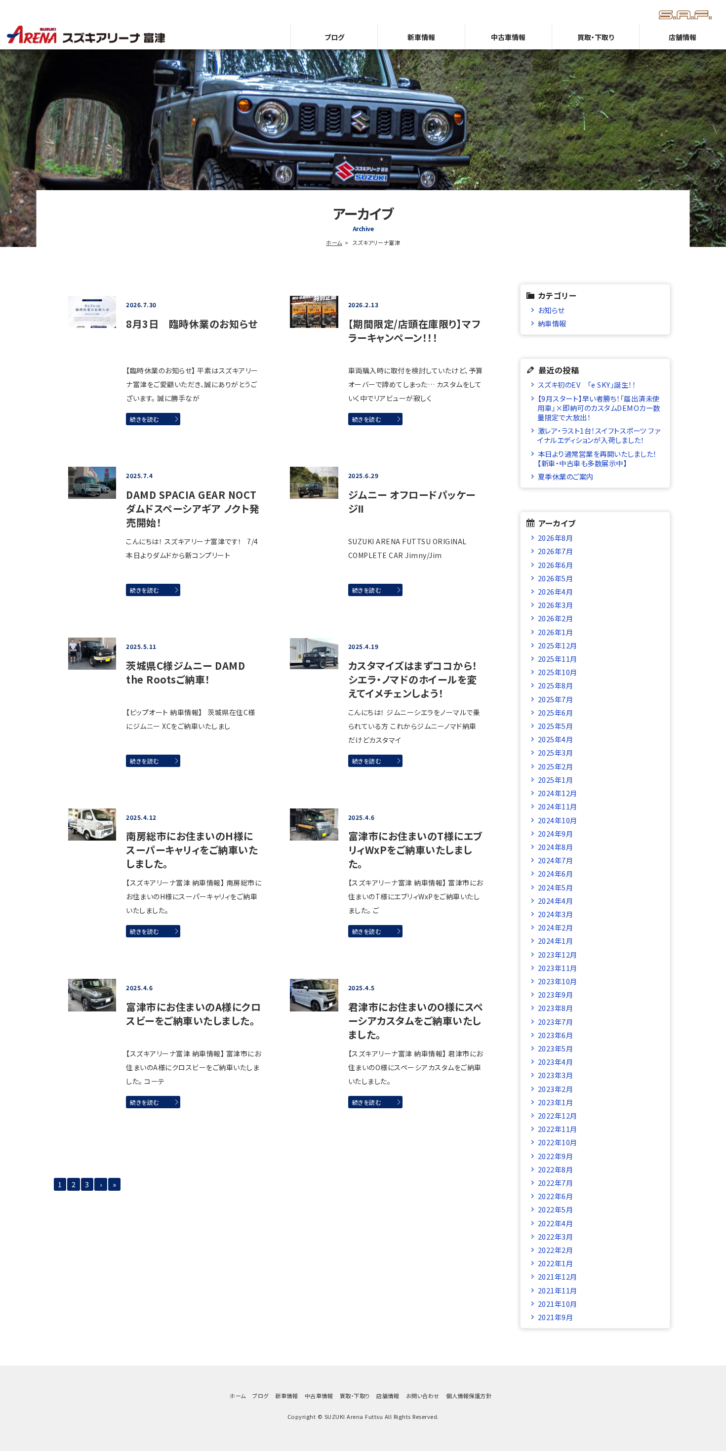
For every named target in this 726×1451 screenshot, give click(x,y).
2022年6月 (555, 1196)
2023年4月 (555, 1061)
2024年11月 (557, 806)
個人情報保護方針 (468, 1396)
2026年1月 (555, 632)
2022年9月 (555, 1156)
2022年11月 (557, 1128)
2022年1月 (555, 1263)
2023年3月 (555, 1075)
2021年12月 (557, 1276)
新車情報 (421, 37)
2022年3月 (555, 1236)
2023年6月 (555, 1035)
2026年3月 (555, 604)
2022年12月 (557, 1115)
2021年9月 (555, 1317)
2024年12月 (557, 793)
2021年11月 (557, 1290)
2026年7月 (555, 551)
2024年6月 (555, 873)
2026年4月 (555, 591)
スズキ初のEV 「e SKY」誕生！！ (587, 384)
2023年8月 (555, 1007)
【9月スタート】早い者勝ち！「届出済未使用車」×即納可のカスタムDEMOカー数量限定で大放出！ (598, 408)
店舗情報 (682, 37)
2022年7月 (555, 1182)
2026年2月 (555, 618)
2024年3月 (555, 914)
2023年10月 (557, 981)
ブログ (334, 37)
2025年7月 (555, 699)
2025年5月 (555, 725)
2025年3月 (555, 752)
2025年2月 (555, 766)
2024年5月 (555, 887)
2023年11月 (557, 967)
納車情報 (552, 323)
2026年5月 (555, 578)
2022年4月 (555, 1223)
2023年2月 (555, 1088)
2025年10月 (557, 672)
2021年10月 (557, 1303)
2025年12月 (557, 645)
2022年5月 (555, 1209)
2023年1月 (555, 1102)
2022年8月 (555, 1169)
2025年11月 (557, 658)
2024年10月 (557, 820)
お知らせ (551, 310)
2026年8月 (555, 537)
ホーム (334, 242)
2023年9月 (555, 994)
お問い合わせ (423, 1396)
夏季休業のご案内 (566, 476)
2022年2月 (555, 1249)
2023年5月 (555, 1048)
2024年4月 (555, 900)
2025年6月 (555, 712)
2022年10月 (557, 1142)
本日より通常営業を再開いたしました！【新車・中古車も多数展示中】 (597, 458)
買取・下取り (595, 37)
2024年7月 (555, 860)
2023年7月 (555, 1021)
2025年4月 (555, 739)
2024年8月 (555, 846)
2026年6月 (555, 564)
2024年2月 (555, 927)
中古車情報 (508, 37)
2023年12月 (557, 954)
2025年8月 (555, 685)
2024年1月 (555, 940)
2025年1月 (555, 779)
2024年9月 (555, 833)
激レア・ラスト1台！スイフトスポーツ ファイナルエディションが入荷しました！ (598, 435)
